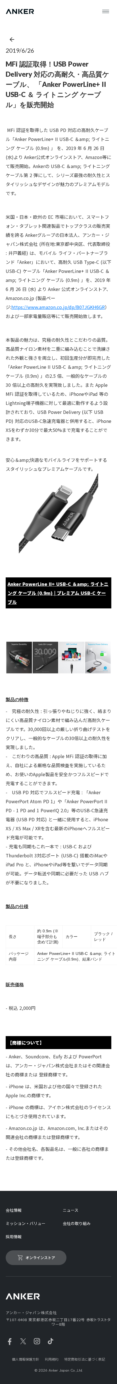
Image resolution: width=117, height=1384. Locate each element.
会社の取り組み (77, 1223)
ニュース (70, 1210)
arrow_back (12, 39)
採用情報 (14, 1236)
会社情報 (14, 1210)
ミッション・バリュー (25, 1223)
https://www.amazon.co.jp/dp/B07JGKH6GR (58, 307)
